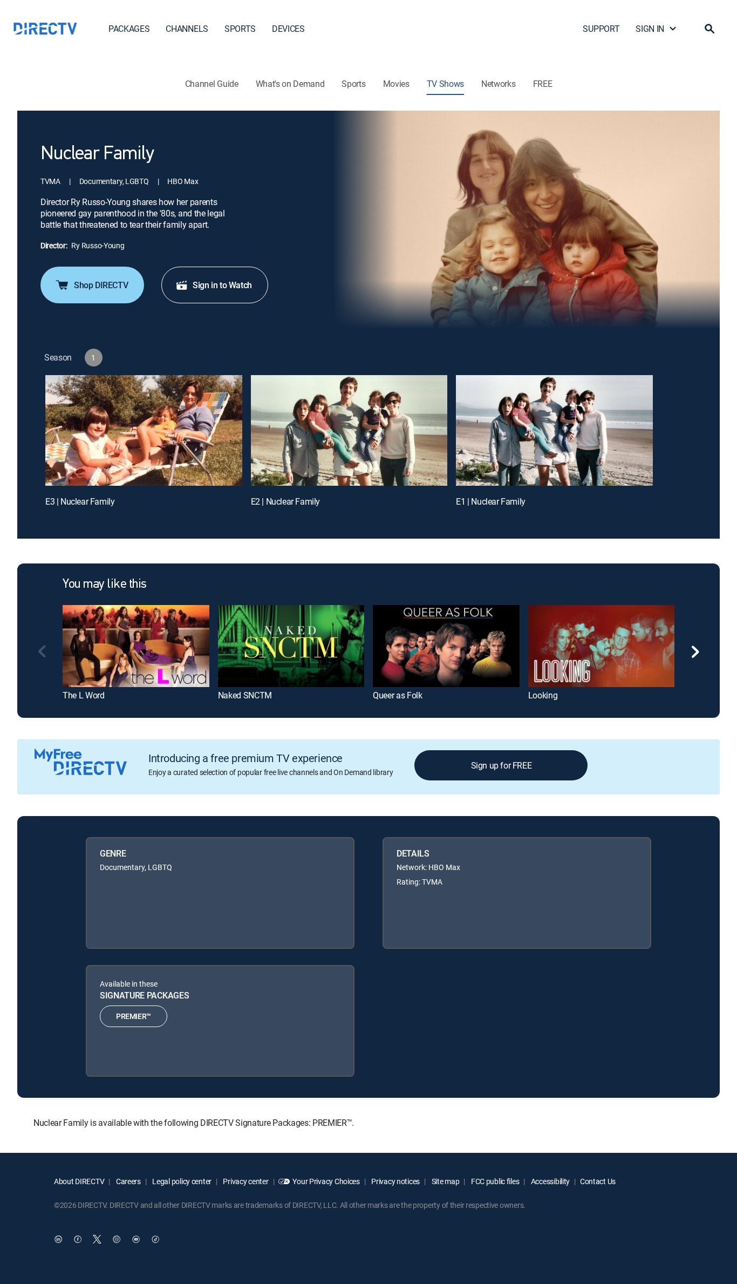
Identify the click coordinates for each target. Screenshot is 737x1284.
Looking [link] (543, 695)
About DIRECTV (79, 1181)
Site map (444, 1181)
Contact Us (598, 1181)
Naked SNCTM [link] (245, 695)
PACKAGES (128, 29)
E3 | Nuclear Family (79, 501)
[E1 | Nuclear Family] (554, 430)
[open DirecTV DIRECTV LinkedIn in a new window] (58, 1239)
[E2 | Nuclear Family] (349, 430)
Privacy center (245, 1181)
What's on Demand (290, 84)
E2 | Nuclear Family (285, 501)
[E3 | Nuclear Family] (143, 430)
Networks (498, 84)
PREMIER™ (133, 1016)
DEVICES (288, 29)
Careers (127, 1181)
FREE (542, 84)
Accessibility (549, 1181)
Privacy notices (395, 1181)
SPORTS (240, 29)
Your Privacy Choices (325, 1181)
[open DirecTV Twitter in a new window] (97, 1239)
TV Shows (445, 84)
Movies (396, 84)
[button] (709, 28)
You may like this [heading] (105, 584)
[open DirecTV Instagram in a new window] (116, 1239)
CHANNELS (187, 29)
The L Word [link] (84, 695)
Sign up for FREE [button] (501, 765)
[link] (136, 646)
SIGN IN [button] (650, 29)
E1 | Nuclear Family (490, 501)
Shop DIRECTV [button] (101, 285)
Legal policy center (181, 1181)
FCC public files (494, 1181)
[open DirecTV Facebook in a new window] (77, 1239)
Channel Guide (211, 84)
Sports (353, 84)
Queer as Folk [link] (397, 695)
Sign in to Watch (222, 285)
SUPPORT (601, 29)
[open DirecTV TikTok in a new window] (155, 1239)
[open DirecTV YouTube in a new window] (136, 1239)
